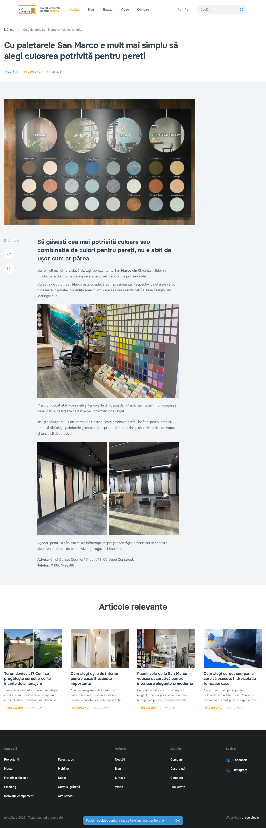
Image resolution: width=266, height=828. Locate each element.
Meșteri (9, 769)
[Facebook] (9, 269)
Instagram (240, 770)
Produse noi (32, 72)
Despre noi (177, 769)
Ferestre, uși (66, 759)
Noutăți (74, 9)
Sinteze (107, 9)
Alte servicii (66, 796)
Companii (143, 9)
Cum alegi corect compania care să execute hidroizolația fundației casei (230, 678)
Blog (91, 9)
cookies (102, 820)
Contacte (176, 778)
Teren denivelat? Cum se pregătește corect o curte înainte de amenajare (27, 678)
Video (125, 9)
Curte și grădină (69, 787)
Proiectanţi (11, 759)
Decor (62, 778)
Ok (177, 820)
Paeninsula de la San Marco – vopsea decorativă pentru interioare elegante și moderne (165, 678)
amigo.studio (250, 817)
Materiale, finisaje (16, 778)
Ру (186, 9)
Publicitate (177, 787)
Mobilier (63, 769)
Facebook (240, 760)
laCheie (9, 30)
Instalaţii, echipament (18, 796)
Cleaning (10, 787)
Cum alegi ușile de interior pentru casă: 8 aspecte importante (95, 678)
